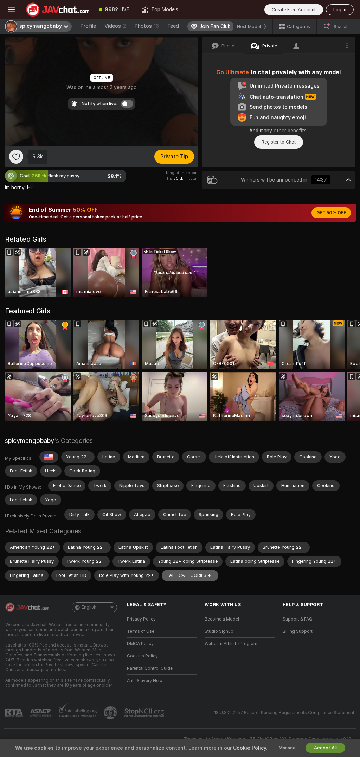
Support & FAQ (298, 619)
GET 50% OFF (331, 212)
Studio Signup (219, 631)
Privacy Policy (141, 619)
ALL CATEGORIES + (190, 575)
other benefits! (291, 130)
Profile (88, 26)
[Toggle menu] (11, 9)
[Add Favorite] (16, 157)
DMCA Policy (140, 643)
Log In (339, 9)
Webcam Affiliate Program (231, 643)
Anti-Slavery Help (144, 680)
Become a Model (222, 619)
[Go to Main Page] (57, 9)
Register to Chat (279, 142)
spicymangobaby (29, 440)
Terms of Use (140, 631)
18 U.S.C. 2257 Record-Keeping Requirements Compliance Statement (284, 712)
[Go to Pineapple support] (111, 712)
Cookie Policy (249, 748)
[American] (48, 457)
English (89, 607)
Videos (115, 26)
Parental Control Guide (150, 668)
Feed (173, 26)
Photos (146, 26)
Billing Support (298, 631)
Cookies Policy (142, 656)
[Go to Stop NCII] (145, 712)
